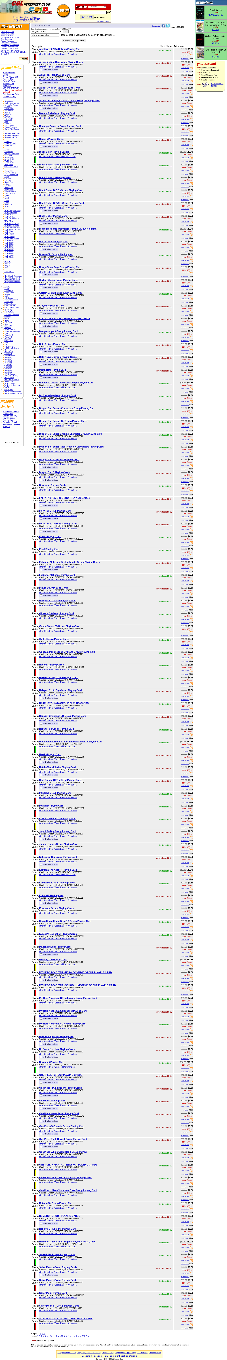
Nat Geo (7, 339)
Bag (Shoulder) (10, 173)
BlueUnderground (11, 300)
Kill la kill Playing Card (51, 895)
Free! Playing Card (49, 549)
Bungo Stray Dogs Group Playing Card (60, 267)
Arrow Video (9, 292)
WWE (6, 387)
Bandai (7, 294)
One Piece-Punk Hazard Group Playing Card (63, 1139)
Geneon (7, 316)
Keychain (7, 186)
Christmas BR (9, 305)
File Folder (8, 180)
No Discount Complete (12, 391)
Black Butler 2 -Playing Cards (55, 177)
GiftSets (7, 318)
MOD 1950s (9, 246)
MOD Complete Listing (12, 211)
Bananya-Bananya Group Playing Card (60, 126)
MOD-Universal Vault (12, 227)
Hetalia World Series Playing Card (57, 767)
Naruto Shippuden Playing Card (56, 1036)
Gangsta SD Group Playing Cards (57, 600)
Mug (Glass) (9, 189)
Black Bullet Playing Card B (54, 151)
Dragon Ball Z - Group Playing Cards (59, 459)
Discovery (8, 309)
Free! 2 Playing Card (50, 536)
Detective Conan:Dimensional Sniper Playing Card (66, 382)
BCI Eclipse (8, 298)
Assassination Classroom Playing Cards (61, 62)
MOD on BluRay (10, 212)
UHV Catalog (9, 378)
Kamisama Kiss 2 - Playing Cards (57, 882)
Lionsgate (8, 326)
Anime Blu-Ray (10, 143)
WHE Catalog (9, 383)
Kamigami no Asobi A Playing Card (58, 869)
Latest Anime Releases (9, 46)
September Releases (9, 43)
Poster (6, 197)
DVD (6, 267)
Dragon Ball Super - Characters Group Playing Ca (66, 408)
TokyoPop (8, 114)
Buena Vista (8, 302)
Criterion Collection (11, 307)
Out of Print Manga (11, 129)
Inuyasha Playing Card (51, 805)
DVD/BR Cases (10, 81)
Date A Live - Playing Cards (53, 344)
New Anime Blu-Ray (11, 135)
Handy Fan (8, 182)
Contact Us (8, 414)
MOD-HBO (8, 222)
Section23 (8, 107)
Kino (6, 324)
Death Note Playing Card (52, 369)
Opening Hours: (26, 17)
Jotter (6, 184)
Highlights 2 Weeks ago (13, 276)
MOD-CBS (8, 214)
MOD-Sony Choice (11, 225)
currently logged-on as (26, 19)
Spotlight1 (8, 357)
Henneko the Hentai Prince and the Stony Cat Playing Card (70, 741)
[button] (11, 435)
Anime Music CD (10, 77)
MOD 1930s (9, 242)
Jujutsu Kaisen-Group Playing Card (58, 844)
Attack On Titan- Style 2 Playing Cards (59, 87)
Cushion (7, 178)
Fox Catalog (9, 313)
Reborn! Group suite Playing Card (57, 1228)
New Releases (9, 418)
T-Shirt (6, 201)
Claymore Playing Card (51, 305)
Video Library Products (8, 84)
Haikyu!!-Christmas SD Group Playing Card (62, 716)
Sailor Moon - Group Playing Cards (58, 1267)
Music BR (8, 337)
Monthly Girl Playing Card (53, 959)
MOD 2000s (9, 255)
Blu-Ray (7, 263)
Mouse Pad (8, 188)
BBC (6, 296)
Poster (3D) (8, 171)
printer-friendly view (45, 1340)
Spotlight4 (8, 363)
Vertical (7, 116)
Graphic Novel (9, 79)
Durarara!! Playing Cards (52, 485)
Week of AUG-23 (7, 32)
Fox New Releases (11, 315)
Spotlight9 (8, 372)
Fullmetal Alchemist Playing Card (57, 575)
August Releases (7, 41)
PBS (6, 342)
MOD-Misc (8, 231)
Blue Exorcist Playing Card (53, 241)
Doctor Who (8, 311)
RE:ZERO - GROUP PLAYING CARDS (59, 1216)
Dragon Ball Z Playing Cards (54, 472)
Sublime (7, 112)
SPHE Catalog (9, 374)
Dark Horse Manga (11, 103)
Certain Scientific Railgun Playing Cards (60, 292)
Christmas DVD (10, 303)
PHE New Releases (11, 348)
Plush (6, 195)
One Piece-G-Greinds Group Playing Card (61, 1126)
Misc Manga (9, 125)
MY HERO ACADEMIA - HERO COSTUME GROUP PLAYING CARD (75, 972)
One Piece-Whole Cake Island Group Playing (63, 1152)
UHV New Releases (11, 379)
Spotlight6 (8, 366)
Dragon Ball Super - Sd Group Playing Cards (63, 421)
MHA (6, 121)
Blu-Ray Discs (9, 73)
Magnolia (7, 328)
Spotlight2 (8, 359)
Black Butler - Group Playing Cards (58, 164)
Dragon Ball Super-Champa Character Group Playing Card (70, 434)
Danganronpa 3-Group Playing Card (58, 331)
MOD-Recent (9, 237)
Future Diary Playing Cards (53, 587)
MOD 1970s (9, 250)
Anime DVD (8, 145)
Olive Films (8, 341)
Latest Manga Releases (10, 45)
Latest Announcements (9, 48)
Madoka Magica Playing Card (55, 946)
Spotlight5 (8, 365)
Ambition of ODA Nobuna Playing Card (60, 49)
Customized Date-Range (10, 50)
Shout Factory (9, 355)
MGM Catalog (9, 329)
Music (6, 333)
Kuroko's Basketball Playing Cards (58, 934)
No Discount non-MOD (13, 393)
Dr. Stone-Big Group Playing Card (57, 395)
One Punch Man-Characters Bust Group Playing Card (68, 1190)
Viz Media (8, 161)
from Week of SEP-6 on (10, 37)
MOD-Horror (9, 235)
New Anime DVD (10, 137)
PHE (6, 344)
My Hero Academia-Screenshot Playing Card (63, 1010)
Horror (6, 320)
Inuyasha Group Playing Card (55, 793)
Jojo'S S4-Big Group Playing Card (57, 831)
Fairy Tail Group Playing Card (55, 510)
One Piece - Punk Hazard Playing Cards (60, 1087)
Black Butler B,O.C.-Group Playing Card (60, 190)
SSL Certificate (12, 442)
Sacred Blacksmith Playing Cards (57, 1254)
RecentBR (8, 350)
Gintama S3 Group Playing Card (56, 613)
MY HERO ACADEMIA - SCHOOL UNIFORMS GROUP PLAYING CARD (77, 985)
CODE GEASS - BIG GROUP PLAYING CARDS (64, 318)
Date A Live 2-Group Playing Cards (58, 357)
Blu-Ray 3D (8, 265)
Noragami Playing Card (51, 1062)
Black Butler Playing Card (53, 216)
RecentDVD (8, 352)
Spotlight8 (8, 370)
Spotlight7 (8, 368)
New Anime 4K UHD (11, 133)
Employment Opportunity (125, 1353)
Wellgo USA (8, 381)
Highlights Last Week (12, 278)
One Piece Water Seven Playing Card (59, 1113)
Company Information (67, 1353)
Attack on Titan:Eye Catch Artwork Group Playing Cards (69, 100)
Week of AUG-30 (7, 33)
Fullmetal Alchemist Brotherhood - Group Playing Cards (69, 562)
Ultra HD (7, 261)
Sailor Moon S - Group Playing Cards (59, 1305)
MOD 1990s (9, 253)
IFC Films (8, 322)
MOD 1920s (9, 240)
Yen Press (8, 120)
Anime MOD (9, 163)
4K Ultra (215, 43)
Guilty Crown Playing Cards (54, 639)
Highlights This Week (12, 280)
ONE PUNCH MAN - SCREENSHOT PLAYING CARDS (68, 1164)
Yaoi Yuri (7, 123)
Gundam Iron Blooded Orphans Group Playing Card (67, 651)
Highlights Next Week (12, 282)
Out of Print (8, 390)
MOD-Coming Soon (11, 238)
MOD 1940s (9, 244)
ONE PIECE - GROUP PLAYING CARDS (60, 1075)
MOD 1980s (9, 251)
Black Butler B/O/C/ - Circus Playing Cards (62, 203)
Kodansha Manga (11, 105)
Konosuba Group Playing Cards (56, 908)
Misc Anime (8, 165)
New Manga (8, 101)
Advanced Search (104, 21)
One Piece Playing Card (52, 1100)
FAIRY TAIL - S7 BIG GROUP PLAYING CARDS (64, 498)
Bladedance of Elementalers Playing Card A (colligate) (68, 228)
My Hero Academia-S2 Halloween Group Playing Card (68, 998)
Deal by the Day (10, 416)
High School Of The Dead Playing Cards (60, 780)
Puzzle (7, 199)
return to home (32, 21)
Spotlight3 (8, 361)
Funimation (8, 152)
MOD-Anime (9, 233)
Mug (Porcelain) (10, 191)
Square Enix (9, 110)
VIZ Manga (8, 118)
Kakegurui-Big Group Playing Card (58, 857)
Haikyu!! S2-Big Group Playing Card (58, 677)
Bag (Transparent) (11, 175)
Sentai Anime (9, 157)
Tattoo (6, 202)
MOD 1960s (9, 248)
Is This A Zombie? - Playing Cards (57, 818)
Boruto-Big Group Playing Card (56, 254)
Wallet (6, 206)
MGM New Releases (12, 331)
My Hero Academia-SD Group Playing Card (62, 1023)
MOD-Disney (9, 216)
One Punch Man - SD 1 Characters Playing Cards (65, 1177)
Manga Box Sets (10, 127)
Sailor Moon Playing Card (53, 1293)
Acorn (6, 289)
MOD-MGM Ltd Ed (11, 224)
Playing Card (8, 420)
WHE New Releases (12, 385)
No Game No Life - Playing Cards (57, 1049)
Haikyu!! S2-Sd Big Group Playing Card (60, 690)
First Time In (9, 271)
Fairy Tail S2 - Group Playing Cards (58, 523)
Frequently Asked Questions (89, 1353)
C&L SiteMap (142, 1353)
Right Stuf (8, 155)
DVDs (5, 75)
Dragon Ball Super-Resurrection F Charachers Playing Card (71, 446)
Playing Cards (9, 193)
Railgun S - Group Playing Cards (56, 1203)
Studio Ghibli (9, 159)
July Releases (6, 39)
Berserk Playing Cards (51, 139)
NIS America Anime (11, 153)
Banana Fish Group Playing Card (57, 113)
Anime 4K (8, 142)
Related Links (108, 1353)
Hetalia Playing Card (50, 754)
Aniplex (7, 150)
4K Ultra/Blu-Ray (215, 15)
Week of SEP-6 (7, 35)
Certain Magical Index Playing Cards (58, 280)
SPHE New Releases (12, 376)
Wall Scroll (8, 204)
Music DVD (8, 335)
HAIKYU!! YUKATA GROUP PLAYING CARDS (64, 703)
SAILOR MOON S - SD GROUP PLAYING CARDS (65, 1318)
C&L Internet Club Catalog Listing (11, 95)
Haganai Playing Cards (51, 664)
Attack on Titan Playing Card (54, 75)
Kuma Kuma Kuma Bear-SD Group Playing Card (65, 921)
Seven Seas (9, 109)
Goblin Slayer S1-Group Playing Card (59, 626)
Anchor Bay (8, 290)
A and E (7, 287)
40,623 (87, 17)
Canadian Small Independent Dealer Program (11, 424)
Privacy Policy (155, 1353)
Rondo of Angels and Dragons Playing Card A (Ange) (67, 1241)
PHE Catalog (9, 346)
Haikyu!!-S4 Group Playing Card (56, 728)
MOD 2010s (9, 257)
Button (6, 176)
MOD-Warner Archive (12, 229)
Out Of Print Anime (11, 166)
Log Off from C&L (19, 21)
